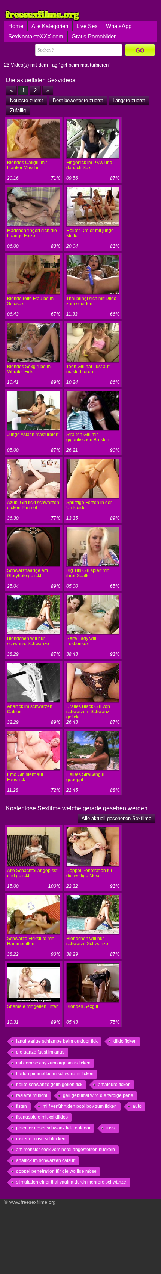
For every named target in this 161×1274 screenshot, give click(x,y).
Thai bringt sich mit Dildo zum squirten (91, 301)
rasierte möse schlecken (41, 1138)
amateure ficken (114, 1084)
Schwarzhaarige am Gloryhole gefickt (27, 573)
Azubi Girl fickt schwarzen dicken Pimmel (33, 505)
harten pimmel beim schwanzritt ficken (55, 1073)
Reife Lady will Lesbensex (81, 641)
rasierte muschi (31, 1095)
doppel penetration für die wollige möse (56, 1171)
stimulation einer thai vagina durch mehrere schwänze (71, 1182)
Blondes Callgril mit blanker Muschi (27, 165)
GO (140, 50)
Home (15, 26)
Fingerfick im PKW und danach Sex (89, 165)
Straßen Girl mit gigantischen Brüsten (87, 437)
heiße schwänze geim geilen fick (49, 1084)
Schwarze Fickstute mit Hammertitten (30, 941)
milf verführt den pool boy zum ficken (80, 1106)
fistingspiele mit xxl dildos (42, 1117)
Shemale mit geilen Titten (33, 1006)
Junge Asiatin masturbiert (32, 434)
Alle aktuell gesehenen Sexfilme (116, 818)
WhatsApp (118, 26)
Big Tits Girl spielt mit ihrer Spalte (87, 573)
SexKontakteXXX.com (35, 36)
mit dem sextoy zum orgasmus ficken (53, 1063)
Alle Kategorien (49, 26)
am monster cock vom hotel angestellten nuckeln (65, 1149)
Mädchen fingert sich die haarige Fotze (32, 233)
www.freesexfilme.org (32, 1202)
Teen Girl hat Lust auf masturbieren (87, 369)
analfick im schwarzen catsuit (45, 1160)
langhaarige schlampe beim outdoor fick (57, 1041)
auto (137, 1106)
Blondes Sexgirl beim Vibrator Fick (29, 369)
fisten (21, 1106)
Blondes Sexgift (82, 1006)
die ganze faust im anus (40, 1052)
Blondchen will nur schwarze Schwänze (28, 641)
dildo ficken (125, 1041)
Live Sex (87, 26)
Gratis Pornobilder (94, 36)
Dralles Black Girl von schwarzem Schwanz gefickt (88, 712)
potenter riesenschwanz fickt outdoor (53, 1128)
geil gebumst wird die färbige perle (98, 1095)
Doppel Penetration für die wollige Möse (89, 873)
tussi (111, 1128)
